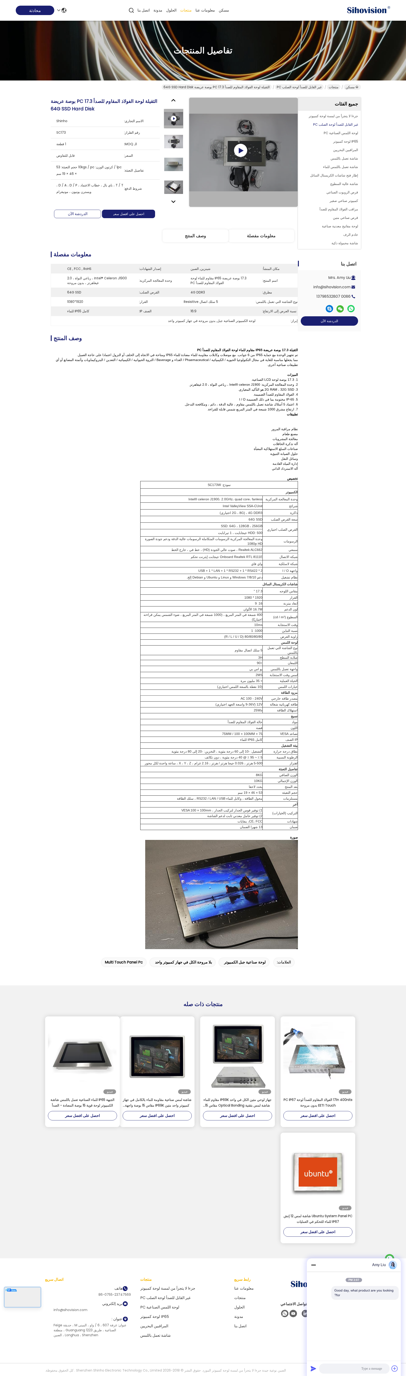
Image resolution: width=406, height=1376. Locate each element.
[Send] (313, 1368)
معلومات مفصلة (261, 236)
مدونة (157, 10)
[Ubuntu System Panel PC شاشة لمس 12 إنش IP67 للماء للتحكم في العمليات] (317, 1173)
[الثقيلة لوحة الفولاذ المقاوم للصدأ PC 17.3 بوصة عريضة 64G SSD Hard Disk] (243, 152)
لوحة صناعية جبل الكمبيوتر (245, 962)
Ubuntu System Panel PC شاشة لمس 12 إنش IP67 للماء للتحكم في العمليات (318, 1219)
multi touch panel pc (124, 962)
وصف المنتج (195, 236)
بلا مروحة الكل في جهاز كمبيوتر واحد (183, 962)
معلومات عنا (205, 10)
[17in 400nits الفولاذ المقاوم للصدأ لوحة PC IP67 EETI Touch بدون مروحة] (317, 1056)
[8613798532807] (285, 1313)
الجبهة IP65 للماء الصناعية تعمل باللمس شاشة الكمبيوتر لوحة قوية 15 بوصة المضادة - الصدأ (82, 1102)
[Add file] (394, 1368)
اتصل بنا (143, 10)
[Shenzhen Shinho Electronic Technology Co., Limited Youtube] (293, 1313)
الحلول (171, 10)
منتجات (186, 10)
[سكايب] (329, 308)
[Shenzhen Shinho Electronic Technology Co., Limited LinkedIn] (305, 1313)
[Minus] (313, 1265)
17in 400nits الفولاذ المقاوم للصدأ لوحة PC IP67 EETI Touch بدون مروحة (318, 1102)
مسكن (224, 10)
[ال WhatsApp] (351, 308)
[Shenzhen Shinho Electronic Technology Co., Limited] (368, 10)
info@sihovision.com (332, 287)
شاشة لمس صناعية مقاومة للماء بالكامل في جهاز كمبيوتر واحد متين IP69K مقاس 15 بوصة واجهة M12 (157, 1102)
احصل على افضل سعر (128, 214)
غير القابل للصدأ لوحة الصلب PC (299, 87)
